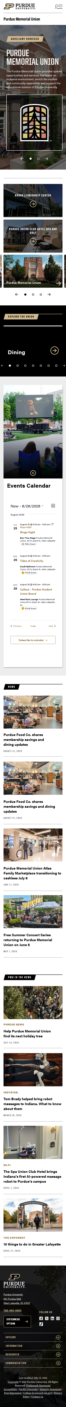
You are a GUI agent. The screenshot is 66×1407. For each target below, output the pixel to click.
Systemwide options (13, 1321)
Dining (16, 352)
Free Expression (12, 1393)
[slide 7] (56, 366)
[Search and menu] (58, 6)
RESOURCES (13, 1354)
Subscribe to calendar (31, 640)
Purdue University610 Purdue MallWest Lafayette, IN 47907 (17, 1299)
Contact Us (37, 1396)
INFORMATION (14, 1345)
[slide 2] (38, 159)
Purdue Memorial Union (22, 18)
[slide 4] (33, 366)
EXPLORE (11, 1337)
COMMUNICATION (16, 1363)
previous (22, 159)
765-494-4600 (12, 1310)
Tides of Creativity (31, 561)
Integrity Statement (50, 1389)
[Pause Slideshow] (33, 473)
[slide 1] (31, 159)
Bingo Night (27, 532)
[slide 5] (41, 366)
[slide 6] (49, 366)
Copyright (13, 1382)
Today (33, 626)
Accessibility (10, 1389)
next (47, 159)
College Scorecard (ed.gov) (37, 1393)
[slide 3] (41, 294)
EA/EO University (28, 1389)
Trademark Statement (38, 1385)
